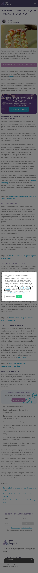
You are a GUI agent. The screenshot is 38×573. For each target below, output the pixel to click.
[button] (10, 296)
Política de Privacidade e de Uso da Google (16, 293)
